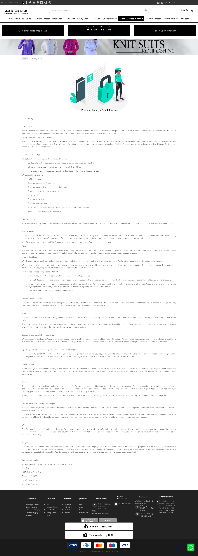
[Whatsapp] (49, 3)
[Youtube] (34, 2)
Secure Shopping (31, 507)
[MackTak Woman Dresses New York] (16, 12)
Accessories (82, 510)
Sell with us (68, 507)
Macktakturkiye (84, 512)
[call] (162, 2)
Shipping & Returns (32, 504)
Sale (80, 504)
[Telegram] (46, 2)
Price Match (50, 510)
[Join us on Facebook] (26, 2)
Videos (81, 507)
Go (146, 10)
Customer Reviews (52, 507)
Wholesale (68, 512)
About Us (68, 504)
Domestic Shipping (32, 512)
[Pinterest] (38, 2)
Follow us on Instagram (165, 30)
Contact (67, 510)
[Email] (158, 2)
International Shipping (33, 510)
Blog (47, 504)
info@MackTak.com (30, 484)
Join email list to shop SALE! (33, 30)
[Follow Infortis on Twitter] (23, 2)
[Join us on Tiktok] (30, 2)
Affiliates (29, 515)
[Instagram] (41, 2)
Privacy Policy (51, 512)
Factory (48, 515)
